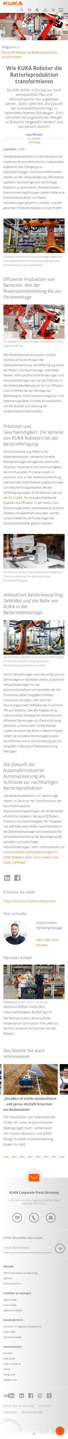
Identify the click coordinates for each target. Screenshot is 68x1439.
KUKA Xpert (9, 1332)
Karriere (7, 1353)
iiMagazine (8, 47)
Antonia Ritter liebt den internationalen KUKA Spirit (27, 1010)
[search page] (22, 10)
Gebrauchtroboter (12, 1310)
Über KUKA (9, 1358)
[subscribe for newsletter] (60, 1248)
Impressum (45, 1406)
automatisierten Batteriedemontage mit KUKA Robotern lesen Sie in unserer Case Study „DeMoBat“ (30, 857)
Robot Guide (9, 1300)
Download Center (12, 1337)
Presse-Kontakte (12, 1283)
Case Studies (10, 1305)
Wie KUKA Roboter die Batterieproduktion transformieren (29, 55)
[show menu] (61, 10)
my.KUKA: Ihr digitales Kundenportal (22, 1326)
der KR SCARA (12, 498)
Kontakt (7, 1278)
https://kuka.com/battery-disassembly (29, 901)
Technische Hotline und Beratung (20, 1273)
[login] (45, 10)
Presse (6, 1369)
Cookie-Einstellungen (32, 1412)
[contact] (29, 10)
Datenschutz (10, 1412)
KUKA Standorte (12, 1364)
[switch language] (37, 10)
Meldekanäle (10, 1380)
